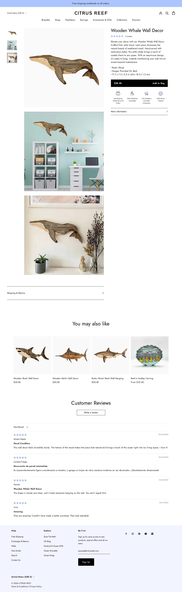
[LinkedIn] (152, 533)
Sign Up (86, 562)
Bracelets (46, 19)
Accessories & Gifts (102, 19)
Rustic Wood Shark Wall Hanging (107, 378)
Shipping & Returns (16, 293)
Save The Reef (50, 536)
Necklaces (70, 19)
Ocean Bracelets (50, 550)
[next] (173, 357)
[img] (20, 434)
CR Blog (47, 541)
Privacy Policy (36, 586)
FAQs (13, 546)
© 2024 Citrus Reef (21, 583)
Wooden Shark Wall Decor (26, 378)
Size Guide (16, 550)
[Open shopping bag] (173, 13)
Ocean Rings (49, 555)
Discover (136, 19)
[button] (117, 36)
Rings (57, 19)
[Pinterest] (139, 533)
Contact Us (15, 560)
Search (14, 555)
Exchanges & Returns (20, 541)
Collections (122, 19)
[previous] (9, 357)
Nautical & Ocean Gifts (53, 546)
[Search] (167, 13)
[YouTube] (146, 533)
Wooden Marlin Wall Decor (65, 378)
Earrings (84, 19)
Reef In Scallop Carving (142, 378)
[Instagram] (133, 533)
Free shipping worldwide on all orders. (91, 3)
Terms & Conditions (19, 586)
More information (119, 111)
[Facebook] (126, 533)
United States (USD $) (15, 13)
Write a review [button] (91, 412)
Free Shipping (17, 536)
